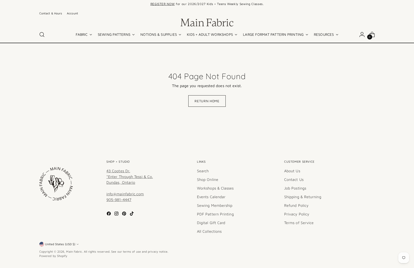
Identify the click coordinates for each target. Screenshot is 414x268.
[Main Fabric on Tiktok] (132, 214)
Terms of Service (299, 222)
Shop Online (207, 179)
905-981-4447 (118, 199)
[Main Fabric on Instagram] (117, 214)
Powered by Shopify (53, 256)
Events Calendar (211, 197)
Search (203, 171)
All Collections (209, 231)
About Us (292, 171)
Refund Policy (296, 205)
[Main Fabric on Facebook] (109, 214)
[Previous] (139, 4)
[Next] (275, 4)
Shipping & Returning (302, 197)
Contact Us (294, 179)
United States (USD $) (60, 244)
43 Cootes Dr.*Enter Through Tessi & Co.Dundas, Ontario (129, 177)
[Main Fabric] (207, 22)
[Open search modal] (42, 34)
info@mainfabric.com (125, 194)
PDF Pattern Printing (215, 214)
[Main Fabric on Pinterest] (124, 214)
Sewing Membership (214, 205)
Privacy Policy (296, 214)
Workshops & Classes (215, 188)
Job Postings (295, 188)
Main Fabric (74, 251)
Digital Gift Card (211, 222)
